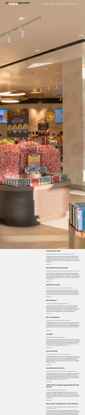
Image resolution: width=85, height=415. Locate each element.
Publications (71, 4)
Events (57, 4)
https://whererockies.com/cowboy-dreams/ (56, 390)
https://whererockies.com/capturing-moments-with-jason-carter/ (61, 371)
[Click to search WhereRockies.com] (79, 3)
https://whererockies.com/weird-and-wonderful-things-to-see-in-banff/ (62, 271)
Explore (52, 4)
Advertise (63, 4)
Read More (48, 264)
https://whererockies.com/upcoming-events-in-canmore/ (59, 288)
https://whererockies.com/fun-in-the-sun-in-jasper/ (58, 354)
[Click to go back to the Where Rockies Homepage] (12, 4)
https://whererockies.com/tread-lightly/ (55, 337)
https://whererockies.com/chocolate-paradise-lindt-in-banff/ (60, 254)
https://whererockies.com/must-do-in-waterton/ (57, 303)
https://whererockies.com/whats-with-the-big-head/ (58, 320)
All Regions (45, 4)
